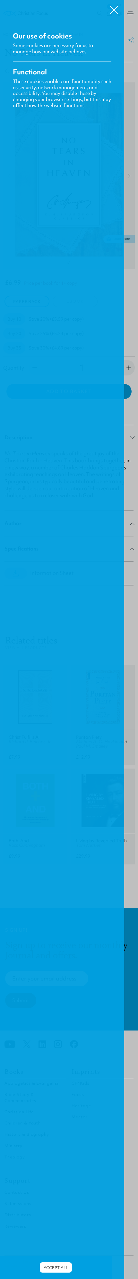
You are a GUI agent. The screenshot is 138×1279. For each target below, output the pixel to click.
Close (114, 8)
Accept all (56, 1267)
